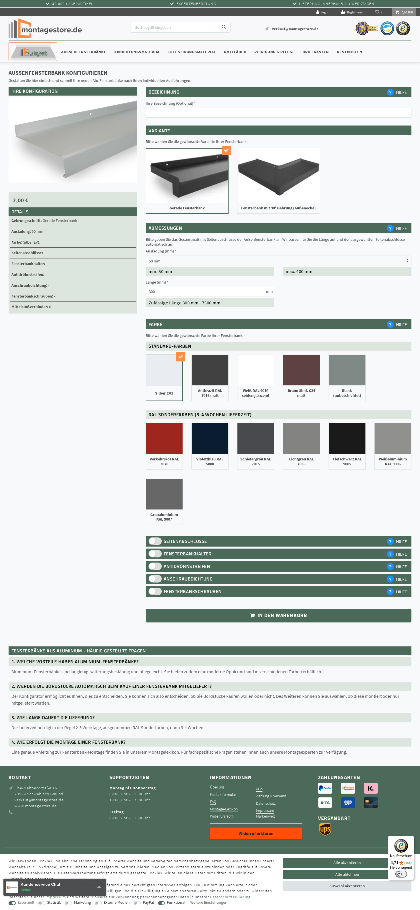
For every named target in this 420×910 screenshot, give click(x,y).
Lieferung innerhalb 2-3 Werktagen (336, 3)
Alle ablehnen (347, 874)
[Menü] (410, 839)
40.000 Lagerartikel (72, 3)
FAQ (213, 801)
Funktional (176, 902)
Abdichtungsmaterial (137, 51)
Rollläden (235, 51)
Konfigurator (26, 46)
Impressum (265, 810)
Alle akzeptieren (347, 862)
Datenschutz (266, 803)
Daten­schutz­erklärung (230, 896)
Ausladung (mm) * (161, 251)
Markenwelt (265, 816)
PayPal (148, 902)
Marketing (82, 902)
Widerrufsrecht (221, 816)
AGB (259, 788)
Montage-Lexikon (224, 809)
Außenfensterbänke (83, 51)
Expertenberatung (196, 3)
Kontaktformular (223, 794)
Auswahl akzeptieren (347, 885)
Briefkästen (316, 51)
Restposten (349, 51)
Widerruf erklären (256, 833)
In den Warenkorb (281, 615)
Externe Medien (117, 902)
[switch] (401, 874)
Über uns (217, 787)
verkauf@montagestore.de (295, 29)
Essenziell (26, 902)
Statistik (54, 902)
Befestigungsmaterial (192, 51)
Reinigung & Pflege (274, 51)
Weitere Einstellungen (208, 902)
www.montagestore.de (36, 805)
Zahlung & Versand (271, 796)
